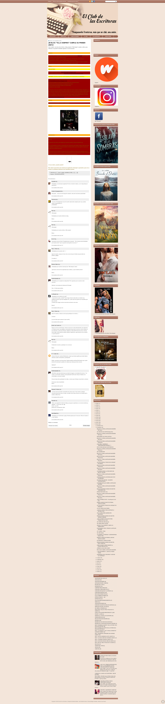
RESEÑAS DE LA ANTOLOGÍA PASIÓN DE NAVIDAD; (105, 623)
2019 (97, 410)
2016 (97, 415)
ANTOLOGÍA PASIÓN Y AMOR (101, 583)
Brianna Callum (55, 264)
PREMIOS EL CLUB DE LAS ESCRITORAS (103, 615)
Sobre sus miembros (75, 36)
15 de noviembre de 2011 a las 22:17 (57, 367)
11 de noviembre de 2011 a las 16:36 (57, 207)
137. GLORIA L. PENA (101, 531)
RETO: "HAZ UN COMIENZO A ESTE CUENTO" (104, 636)
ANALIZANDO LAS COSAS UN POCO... (104, 436)
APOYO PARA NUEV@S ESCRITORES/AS (105, 447)
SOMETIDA (97, 648)
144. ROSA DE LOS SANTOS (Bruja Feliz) (105, 431)
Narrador (54, 400)
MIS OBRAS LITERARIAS (100, 608)
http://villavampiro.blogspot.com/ (68, 72)
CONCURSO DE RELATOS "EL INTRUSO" (103, 590)
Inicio (70, 425)
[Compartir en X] (76, 172)
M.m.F (53, 239)
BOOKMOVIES (98, 586)
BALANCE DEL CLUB (99, 584)
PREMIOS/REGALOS (99, 617)
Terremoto (54, 199)
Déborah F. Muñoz (56, 389)
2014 (97, 418)
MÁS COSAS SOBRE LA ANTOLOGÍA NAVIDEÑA (106, 549)
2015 (97, 417)
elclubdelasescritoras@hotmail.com (56, 97)
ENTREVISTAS (98, 598)
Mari (53, 210)
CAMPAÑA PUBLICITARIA (100, 587)
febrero (98, 571)
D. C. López (58, 172)
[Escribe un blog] (74, 172)
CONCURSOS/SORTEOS (59, 174)
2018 (97, 412)
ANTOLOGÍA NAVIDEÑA (99, 581)
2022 (97, 406)
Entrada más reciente (53, 425)
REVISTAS (97, 644)
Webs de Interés (108, 36)
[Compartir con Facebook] (77, 172)
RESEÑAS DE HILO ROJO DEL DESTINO (103, 621)
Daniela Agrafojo (55, 278)
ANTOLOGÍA (97, 579)
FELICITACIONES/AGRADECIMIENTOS (102, 600)
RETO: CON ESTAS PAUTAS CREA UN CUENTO (104, 641)
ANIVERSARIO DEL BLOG (100, 578)
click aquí (80, 55)
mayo (98, 566)
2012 (97, 422)
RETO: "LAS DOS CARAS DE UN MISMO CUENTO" (105, 637)
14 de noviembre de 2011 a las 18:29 (57, 336)
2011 (97, 424)
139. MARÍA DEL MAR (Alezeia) (103, 521)
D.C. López (86, 36)
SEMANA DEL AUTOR (99, 645)
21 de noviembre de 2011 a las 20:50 (57, 419)
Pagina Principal (53, 36)
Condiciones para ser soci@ (72, 1)
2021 (97, 408)
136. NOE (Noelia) (100, 532)
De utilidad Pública (96, 36)
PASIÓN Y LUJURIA (99, 614)
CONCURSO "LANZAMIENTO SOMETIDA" (108, 689)
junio (98, 564)
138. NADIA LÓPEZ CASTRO (102, 523)
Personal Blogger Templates (93, 701)
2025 (97, 403)
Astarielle (54, 181)
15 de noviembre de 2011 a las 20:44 (57, 350)
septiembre (99, 559)
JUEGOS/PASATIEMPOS (100, 603)
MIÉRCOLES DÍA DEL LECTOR (101, 606)
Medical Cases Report (102, 701)
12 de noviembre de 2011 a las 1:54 (57, 290)
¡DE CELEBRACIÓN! (101, 451)
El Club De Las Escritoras (62, 701)
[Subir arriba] (163, 702)
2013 (97, 420)
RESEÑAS (97, 620)
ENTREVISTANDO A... (99, 597)
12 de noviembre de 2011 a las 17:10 (57, 307)
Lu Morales (54, 294)
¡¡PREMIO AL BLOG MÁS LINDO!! (103, 548)
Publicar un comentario (53, 422)
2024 (97, 405)
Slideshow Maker (75, 701)
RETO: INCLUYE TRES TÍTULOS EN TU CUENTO (104, 642)
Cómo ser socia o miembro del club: (59, 1)
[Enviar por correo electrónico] (73, 172)
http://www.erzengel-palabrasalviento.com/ (73, 73)
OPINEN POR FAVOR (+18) (102, 491)
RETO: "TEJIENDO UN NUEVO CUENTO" (103, 639)
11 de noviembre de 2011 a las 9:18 (57, 187)
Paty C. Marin (55, 248)
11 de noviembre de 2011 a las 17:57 (57, 245)
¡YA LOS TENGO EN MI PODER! (103, 508)
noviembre (99, 427)
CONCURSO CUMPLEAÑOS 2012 (101, 589)
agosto (98, 561)
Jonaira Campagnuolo (56, 191)
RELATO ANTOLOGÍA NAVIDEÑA (101, 618)
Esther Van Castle (55, 325)
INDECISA (97, 601)
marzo (98, 569)
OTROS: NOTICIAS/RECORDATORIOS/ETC (103, 612)
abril (98, 568)
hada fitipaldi (54, 413)
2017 (97, 413)
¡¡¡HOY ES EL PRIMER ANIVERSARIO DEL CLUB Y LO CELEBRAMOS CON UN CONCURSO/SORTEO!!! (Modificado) (108, 666)
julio (98, 562)
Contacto (49, 1)
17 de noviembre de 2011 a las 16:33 (57, 397)
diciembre (99, 425)
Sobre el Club (63, 36)
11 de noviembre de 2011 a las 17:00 (57, 235)
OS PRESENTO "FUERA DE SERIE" (104, 540)
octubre (98, 557)
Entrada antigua (86, 425)
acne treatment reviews (83, 701)
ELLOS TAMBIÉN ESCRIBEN (100, 595)
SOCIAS (96, 647)
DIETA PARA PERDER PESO (100, 594)
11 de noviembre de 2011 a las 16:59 (57, 221)
